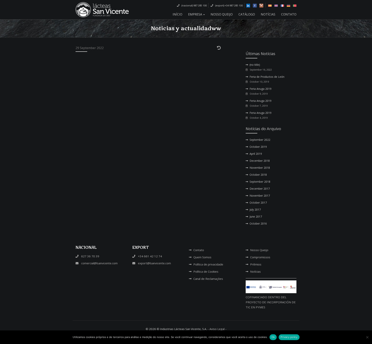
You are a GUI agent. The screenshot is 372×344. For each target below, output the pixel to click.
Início (177, 14)
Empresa (195, 14)
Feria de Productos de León (267, 77)
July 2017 (255, 209)
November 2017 (260, 195)
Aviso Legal (217, 329)
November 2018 (260, 167)
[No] (367, 337)
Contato (288, 14)
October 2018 (258, 174)
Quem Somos (202, 257)
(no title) (255, 65)
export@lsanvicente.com (154, 263)
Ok (273, 337)
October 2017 (258, 202)
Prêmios (255, 264)
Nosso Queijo (222, 14)
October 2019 (258, 147)
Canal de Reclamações (208, 279)
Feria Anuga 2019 (260, 89)
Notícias (268, 14)
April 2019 (256, 154)
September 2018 (260, 181)
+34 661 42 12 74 (149, 256)
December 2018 (260, 160)
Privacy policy (289, 337)
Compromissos (260, 257)
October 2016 (258, 223)
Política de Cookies (205, 271)
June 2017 (256, 216)
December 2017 (260, 188)
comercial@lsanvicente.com (99, 263)
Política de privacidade (208, 264)
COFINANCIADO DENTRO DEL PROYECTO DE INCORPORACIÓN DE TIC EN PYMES (271, 302)
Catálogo (247, 14)
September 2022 (260, 140)
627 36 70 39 (89, 256)
